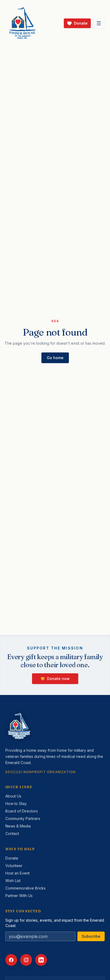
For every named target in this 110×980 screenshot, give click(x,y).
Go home (55, 357)
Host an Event (17, 873)
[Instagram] (26, 960)
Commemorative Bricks (25, 888)
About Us (13, 796)
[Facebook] (11, 960)
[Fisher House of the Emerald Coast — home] (22, 23)
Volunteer (13, 865)
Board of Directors (21, 811)
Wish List (13, 880)
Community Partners (22, 818)
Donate (11, 858)
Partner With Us (19, 895)
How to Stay (16, 803)
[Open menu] (99, 23)
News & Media (18, 826)
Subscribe (91, 936)
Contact (12, 833)
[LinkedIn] (41, 960)
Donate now (58, 678)
